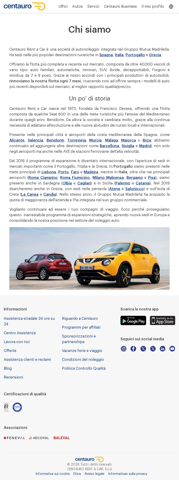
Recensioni (13, 377)
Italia (119, 55)
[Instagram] (123, 349)
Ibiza (147, 140)
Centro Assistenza (20, 333)
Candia (49, 194)
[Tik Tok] (153, 349)
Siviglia (128, 146)
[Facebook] (133, 349)
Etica (77, 474)
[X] (143, 349)
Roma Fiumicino (75, 178)
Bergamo (135, 178)
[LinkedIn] (162, 349)
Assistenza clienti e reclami (27, 360)
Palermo (122, 183)
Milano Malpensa (108, 178)
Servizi (93, 6)
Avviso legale (94, 474)
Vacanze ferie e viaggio (82, 351)
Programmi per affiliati (81, 327)
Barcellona (109, 146)
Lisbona (48, 172)
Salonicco (134, 189)
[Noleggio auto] (25, 6)
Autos (77, 6)
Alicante (16, 140)
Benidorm (55, 140)
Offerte (10, 351)
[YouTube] (172, 349)
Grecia (155, 55)
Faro (75, 172)
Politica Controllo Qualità (84, 368)
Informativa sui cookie (52, 474)
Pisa (151, 178)
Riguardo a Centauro (80, 318)
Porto (63, 172)
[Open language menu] (171, 6)
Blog (8, 368)
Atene (114, 189)
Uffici (63, 6)
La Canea (29, 194)
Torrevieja (76, 140)
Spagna (106, 55)
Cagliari (84, 183)
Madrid (145, 146)
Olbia (67, 183)
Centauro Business (120, 6)
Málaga (111, 140)
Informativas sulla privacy (127, 474)
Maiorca (128, 140)
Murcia (95, 140)
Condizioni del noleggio (83, 360)
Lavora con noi (17, 342)
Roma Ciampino (43, 178)
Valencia (35, 140)
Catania (143, 183)
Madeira (91, 172)
